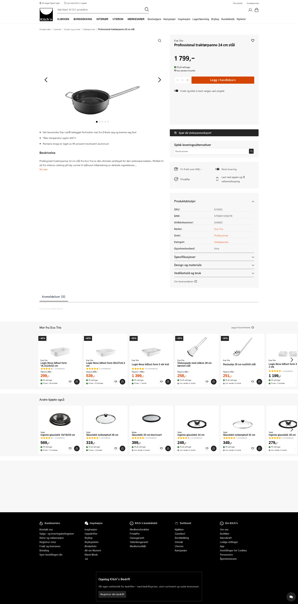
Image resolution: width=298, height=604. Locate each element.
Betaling (44, 550)
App (222, 546)
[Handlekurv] (257, 10)
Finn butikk (237, 3)
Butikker (224, 533)
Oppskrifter (91, 533)
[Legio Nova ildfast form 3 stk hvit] (151, 347)
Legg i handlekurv (223, 80)
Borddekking (182, 538)
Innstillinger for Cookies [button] (233, 550)
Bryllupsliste (92, 542)
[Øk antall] (187, 80)
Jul (86, 559)
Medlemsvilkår (138, 546)
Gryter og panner (72, 29)
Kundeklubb (228, 19)
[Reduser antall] (177, 80)
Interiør (179, 542)
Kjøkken (57, 29)
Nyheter (241, 19)
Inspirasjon (184, 19)
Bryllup (215, 19)
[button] (252, 40)
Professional (221, 235)
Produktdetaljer (185, 201)
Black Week (91, 554)
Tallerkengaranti (139, 542)
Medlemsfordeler (139, 529)
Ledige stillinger (229, 542)
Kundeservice (253, 3)
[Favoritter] (70, 382)
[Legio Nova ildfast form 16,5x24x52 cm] (60, 347)
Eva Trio (178, 40)
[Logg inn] (250, 10)
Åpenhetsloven (228, 559)
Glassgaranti (137, 538)
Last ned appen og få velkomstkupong (233, 179)
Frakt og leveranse (49, 546)
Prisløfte (185, 179)
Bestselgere (154, 19)
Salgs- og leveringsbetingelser (56, 533)
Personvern (226, 554)
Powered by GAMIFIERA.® (51, 308)
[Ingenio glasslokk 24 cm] (197, 419)
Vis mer (43, 169)
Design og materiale (188, 265)
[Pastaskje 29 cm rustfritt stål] (242, 347)
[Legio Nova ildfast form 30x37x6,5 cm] (105, 347)
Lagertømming (200, 19)
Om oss (224, 529)
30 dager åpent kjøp (51, 3)
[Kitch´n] (46, 15)
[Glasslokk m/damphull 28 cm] (105, 419)
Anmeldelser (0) (54, 296)
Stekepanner (89, 29)
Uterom (179, 546)
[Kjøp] (77, 382)
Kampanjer (169, 19)
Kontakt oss (46, 529)
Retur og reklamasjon (51, 538)
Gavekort (180, 533)
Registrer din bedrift (112, 594)
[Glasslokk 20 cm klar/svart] (151, 419)
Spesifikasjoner (184, 257)
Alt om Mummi (93, 550)
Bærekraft (226, 538)
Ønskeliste (91, 546)
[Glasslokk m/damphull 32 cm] (242, 419)
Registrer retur (47, 542)
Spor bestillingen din (50, 554)
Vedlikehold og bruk (187, 273)
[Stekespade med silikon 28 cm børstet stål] (197, 347)
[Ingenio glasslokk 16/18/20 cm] (60, 419)
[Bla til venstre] (46, 80)
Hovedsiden (45, 29)
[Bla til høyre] (159, 80)
